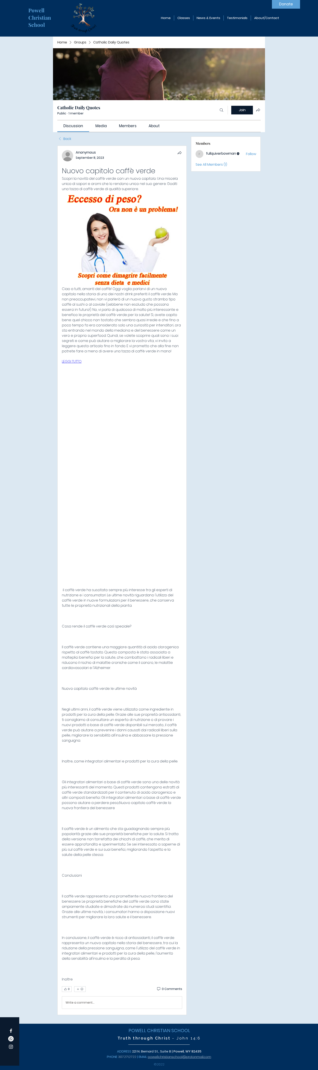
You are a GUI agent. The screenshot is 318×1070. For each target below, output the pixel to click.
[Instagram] (11, 1046)
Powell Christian (40, 14)
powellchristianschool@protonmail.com (179, 1056)
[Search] (221, 110)
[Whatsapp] (11, 1038)
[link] (73, 125)
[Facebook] (11, 1030)
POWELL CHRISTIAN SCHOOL (159, 1030)
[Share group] (258, 109)
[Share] (179, 152)
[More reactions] (80, 989)
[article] (122, 580)
